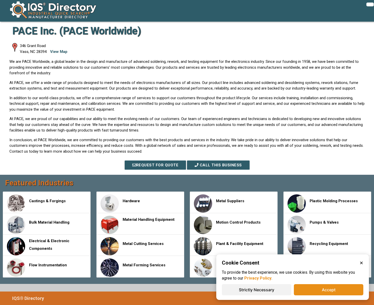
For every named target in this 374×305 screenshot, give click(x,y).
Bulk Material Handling (49, 222)
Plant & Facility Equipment (239, 243)
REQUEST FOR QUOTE (157, 165)
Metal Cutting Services (143, 243)
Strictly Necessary (256, 289)
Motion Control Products (238, 222)
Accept (329, 289)
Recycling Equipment (329, 243)
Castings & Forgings (47, 201)
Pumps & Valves (324, 222)
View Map (58, 51)
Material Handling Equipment (149, 219)
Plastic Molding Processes (334, 201)
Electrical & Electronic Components (49, 245)
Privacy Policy (257, 278)
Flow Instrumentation (48, 265)
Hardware (131, 201)
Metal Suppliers (230, 201)
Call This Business (220, 165)
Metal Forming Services (144, 265)
